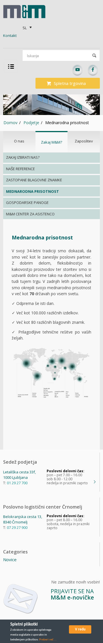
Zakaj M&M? (51, 142)
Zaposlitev (84, 141)
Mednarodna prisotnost (32, 191)
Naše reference (20, 168)
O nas (19, 141)
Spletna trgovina (70, 83)
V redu (80, 629)
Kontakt (10, 35)
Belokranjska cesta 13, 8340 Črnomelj (22, 519)
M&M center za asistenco (30, 214)
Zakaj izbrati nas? (22, 157)
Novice (10, 559)
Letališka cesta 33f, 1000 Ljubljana (19, 474)
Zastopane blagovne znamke (34, 179)
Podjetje (31, 122)
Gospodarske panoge (27, 202)
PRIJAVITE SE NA (72, 594)
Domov (10, 122)
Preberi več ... (48, 639)
